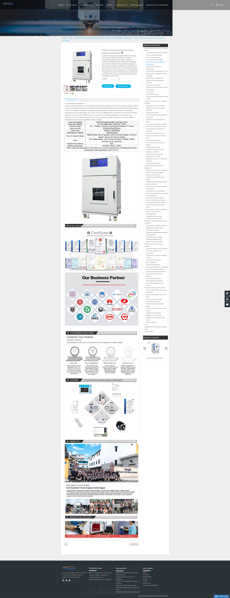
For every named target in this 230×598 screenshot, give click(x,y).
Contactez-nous (121, 5)
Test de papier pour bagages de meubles (156, 124)
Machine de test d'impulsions (153, 313)
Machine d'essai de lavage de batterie (155, 202)
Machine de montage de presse (154, 239)
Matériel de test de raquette (153, 140)
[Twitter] (66, 580)
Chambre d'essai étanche (152, 94)
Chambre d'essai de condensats (154, 55)
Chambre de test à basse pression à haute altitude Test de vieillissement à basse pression (155, 358)
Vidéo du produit (136, 5)
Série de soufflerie (149, 331)
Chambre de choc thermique (153, 85)
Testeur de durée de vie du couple (154, 154)
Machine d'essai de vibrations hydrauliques (157, 267)
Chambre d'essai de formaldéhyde (154, 59)
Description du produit (71, 100)
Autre (146, 324)
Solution (109, 5)
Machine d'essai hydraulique (153, 301)
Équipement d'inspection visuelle (154, 241)
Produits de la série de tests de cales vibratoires (128, 592)
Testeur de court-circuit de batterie (155, 198)
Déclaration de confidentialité (157, 5)
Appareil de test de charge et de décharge (156, 209)
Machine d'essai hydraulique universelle (156, 126)
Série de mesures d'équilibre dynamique (156, 225)
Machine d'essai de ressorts (153, 147)
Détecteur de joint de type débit (154, 299)
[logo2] (74, 568)
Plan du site (165, 596)
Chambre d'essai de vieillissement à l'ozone (157, 71)
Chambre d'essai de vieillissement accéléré (156, 53)
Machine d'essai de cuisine (152, 163)
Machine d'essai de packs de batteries (155, 191)
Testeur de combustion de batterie (154, 172)
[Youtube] (69, 580)
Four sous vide (149, 92)
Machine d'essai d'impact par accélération (156, 170)
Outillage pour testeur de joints (154, 315)
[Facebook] (63, 580)
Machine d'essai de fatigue (153, 264)
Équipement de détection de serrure (155, 133)
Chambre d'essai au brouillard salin (155, 78)
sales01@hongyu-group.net (96, 577)
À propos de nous (86, 5)
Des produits (72, 5)
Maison (61, 5)
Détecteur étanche (151, 322)
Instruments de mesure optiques (154, 237)
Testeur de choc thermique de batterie (155, 200)
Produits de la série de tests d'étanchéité (155, 287)
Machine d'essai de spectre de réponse (156, 271)
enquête (109, 86)
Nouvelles (99, 5)
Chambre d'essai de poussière (153, 57)
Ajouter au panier (123, 86)
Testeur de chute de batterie (153, 175)
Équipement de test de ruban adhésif (155, 106)
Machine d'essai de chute (152, 112)
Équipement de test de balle (153, 156)
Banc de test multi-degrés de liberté (155, 269)
